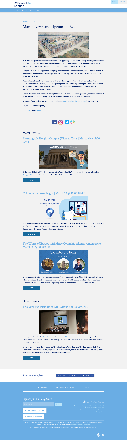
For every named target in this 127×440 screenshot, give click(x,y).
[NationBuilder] (99, 435)
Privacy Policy (43, 387)
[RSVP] (31, 180)
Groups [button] (45, 10)
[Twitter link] (67, 122)
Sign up (122, 2)
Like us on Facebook (34, 416)
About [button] (24, 10)
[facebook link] (54, 122)
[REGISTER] (31, 234)
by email (62, 375)
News (38, 10)
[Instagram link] (60, 122)
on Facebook (75, 375)
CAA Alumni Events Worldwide (67, 387)
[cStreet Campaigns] (103, 435)
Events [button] (17, 10)
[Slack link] (72, 122)
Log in (114, 2)
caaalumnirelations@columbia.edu (84, 410)
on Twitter (89, 375)
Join (31, 10)
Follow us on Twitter (35, 410)
